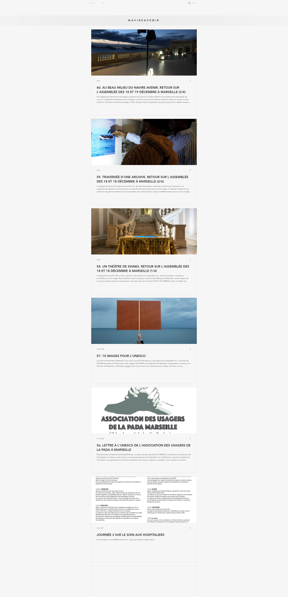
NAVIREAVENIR (144, 20)
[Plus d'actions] (191, 80)
